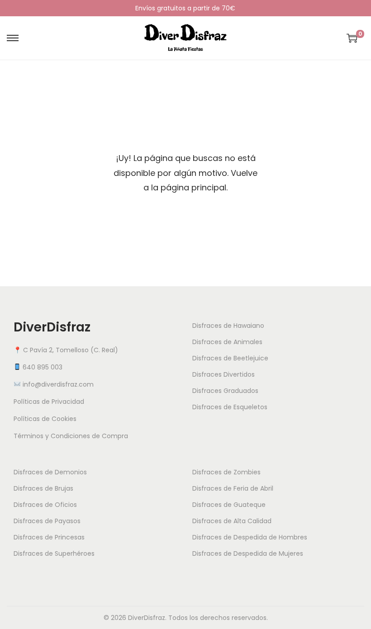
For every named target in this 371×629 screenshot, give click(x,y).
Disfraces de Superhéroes (54, 553)
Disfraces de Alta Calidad (231, 520)
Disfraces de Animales (227, 341)
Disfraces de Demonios (50, 472)
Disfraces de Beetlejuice (230, 358)
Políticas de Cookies (45, 418)
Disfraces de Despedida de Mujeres (247, 553)
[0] (352, 38)
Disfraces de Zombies (226, 472)
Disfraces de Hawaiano (228, 325)
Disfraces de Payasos (47, 520)
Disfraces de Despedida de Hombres (249, 537)
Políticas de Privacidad (49, 401)
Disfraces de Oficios (45, 504)
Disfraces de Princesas (49, 537)
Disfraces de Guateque (229, 504)
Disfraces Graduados (225, 390)
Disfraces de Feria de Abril (232, 488)
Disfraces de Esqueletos (229, 406)
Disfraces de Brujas (43, 488)
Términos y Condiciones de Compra (71, 435)
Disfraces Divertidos (223, 374)
